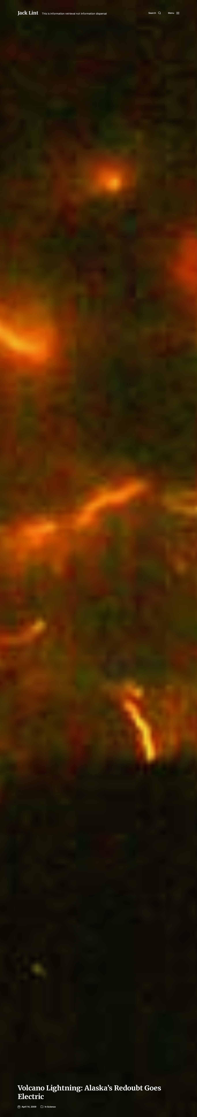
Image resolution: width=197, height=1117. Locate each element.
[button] (154, 12)
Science (51, 1106)
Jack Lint (28, 13)
